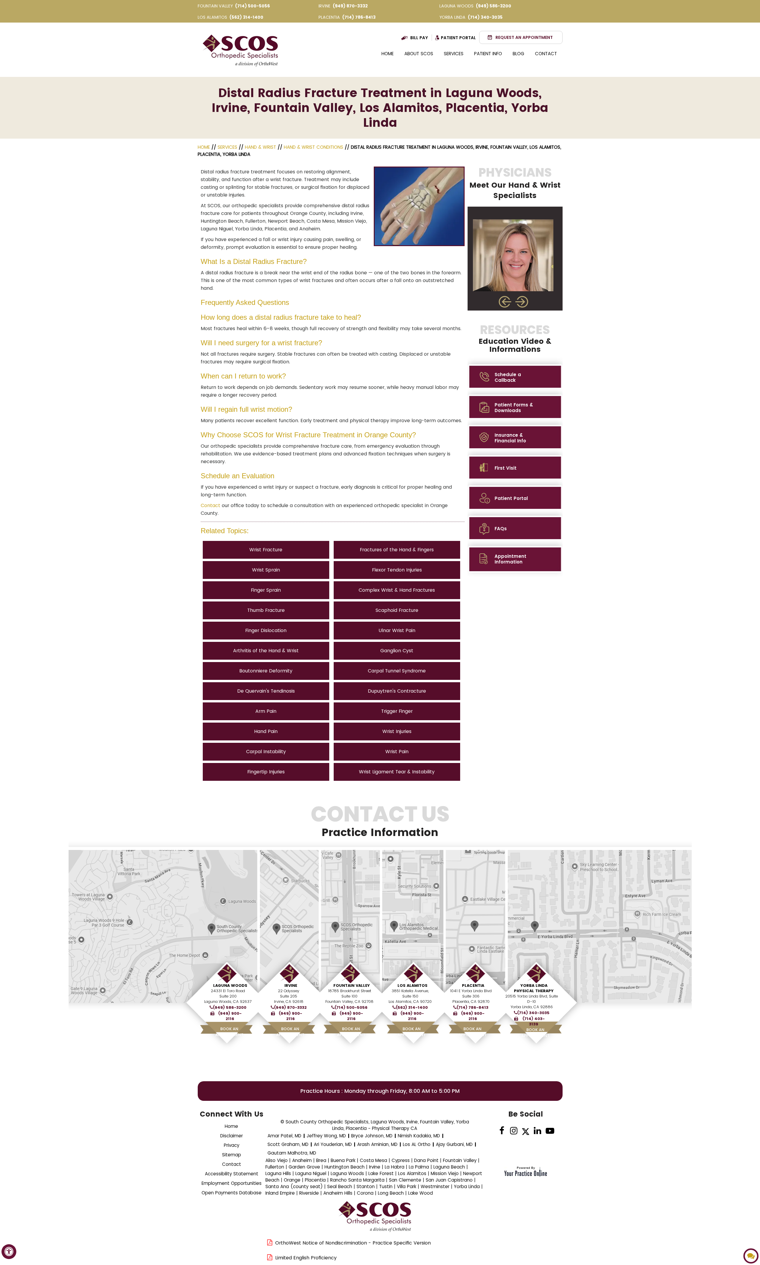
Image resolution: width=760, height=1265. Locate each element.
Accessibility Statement (231, 1174)
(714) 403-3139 (533, 1021)
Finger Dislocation (265, 630)
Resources (515, 338)
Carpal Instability (266, 751)
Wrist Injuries (396, 731)
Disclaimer (231, 1136)
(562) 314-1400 (246, 17)
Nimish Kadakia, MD (419, 1136)
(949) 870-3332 (350, 6)
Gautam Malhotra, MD (291, 1153)
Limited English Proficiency (306, 1257)
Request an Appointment (524, 37)
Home (387, 53)
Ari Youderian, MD (333, 1144)
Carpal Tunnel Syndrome (397, 670)
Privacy (231, 1145)
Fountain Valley (351, 985)
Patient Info (488, 53)
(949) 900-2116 (230, 1016)
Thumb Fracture (266, 610)
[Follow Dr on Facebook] (502, 1131)
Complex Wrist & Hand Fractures (397, 590)
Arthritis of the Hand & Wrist (266, 650)
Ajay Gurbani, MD (454, 1144)
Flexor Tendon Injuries (397, 569)
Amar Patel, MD (284, 1136)
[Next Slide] (522, 302)
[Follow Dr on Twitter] (526, 1131)
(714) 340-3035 (485, 17)
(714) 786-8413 (359, 17)
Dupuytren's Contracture (397, 691)
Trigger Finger (397, 711)
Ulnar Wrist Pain (397, 630)
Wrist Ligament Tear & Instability (397, 771)
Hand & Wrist (260, 147)
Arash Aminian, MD (377, 1144)
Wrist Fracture (265, 549)
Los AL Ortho (416, 1144)
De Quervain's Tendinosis (266, 691)
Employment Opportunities (232, 1183)
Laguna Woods (230, 985)
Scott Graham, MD (287, 1144)
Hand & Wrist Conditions (313, 147)
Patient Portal (458, 38)
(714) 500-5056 (252, 6)
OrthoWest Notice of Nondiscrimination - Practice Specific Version (353, 1242)
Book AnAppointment (229, 1032)
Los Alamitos (413, 985)
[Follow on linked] (537, 1131)
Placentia (473, 985)
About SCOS (418, 53)
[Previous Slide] (505, 302)
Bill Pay (419, 38)
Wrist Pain (396, 751)
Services (453, 53)
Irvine (290, 985)
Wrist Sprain (266, 569)
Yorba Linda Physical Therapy (534, 988)
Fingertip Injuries (266, 771)
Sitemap (231, 1155)
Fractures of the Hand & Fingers (397, 549)
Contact (546, 53)
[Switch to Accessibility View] (8, 1251)
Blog (518, 53)
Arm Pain (265, 711)
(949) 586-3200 (493, 6)
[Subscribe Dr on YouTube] (549, 1131)
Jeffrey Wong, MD (326, 1136)
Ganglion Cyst (396, 650)
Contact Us (380, 821)
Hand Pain (266, 731)
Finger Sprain (266, 590)
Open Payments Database (232, 1193)
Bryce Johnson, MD (371, 1136)
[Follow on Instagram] (514, 1131)
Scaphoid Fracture (397, 610)
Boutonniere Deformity (265, 670)
